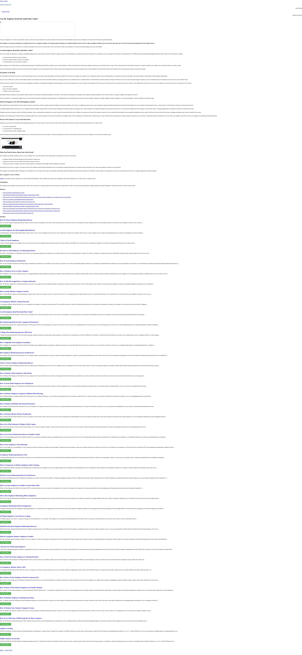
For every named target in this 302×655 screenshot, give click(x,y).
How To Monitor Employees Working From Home (17, 598)
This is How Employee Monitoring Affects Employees (18, 495)
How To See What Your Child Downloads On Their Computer (21, 618)
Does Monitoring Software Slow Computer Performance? (19, 322)
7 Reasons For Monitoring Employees (12, 547)
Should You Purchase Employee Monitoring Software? (18, 526)
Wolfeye (2, 178)
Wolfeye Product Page (5, 4)
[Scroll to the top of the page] (1, 653)
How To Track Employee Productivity (13, 261)
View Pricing (298, 8)
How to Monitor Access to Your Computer (14, 271)
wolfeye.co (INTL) (297, 15)
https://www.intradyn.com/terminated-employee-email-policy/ (18, 199)
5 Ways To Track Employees (9, 240)
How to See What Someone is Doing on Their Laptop (18, 424)
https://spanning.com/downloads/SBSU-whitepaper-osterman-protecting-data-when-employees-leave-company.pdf (31, 210)
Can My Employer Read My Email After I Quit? (16, 312)
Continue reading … (5, 226)
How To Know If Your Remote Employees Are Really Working (21, 587)
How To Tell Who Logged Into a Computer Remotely (18, 281)
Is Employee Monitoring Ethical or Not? (13, 455)
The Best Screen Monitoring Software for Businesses (17, 475)
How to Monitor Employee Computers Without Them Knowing (21, 393)
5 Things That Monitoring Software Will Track (16, 332)
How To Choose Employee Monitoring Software (16, 220)
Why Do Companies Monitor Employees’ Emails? (17, 536)
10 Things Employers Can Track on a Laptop (15, 516)
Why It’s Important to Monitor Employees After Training (19, 465)
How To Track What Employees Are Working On (16, 383)
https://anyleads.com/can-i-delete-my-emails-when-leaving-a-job (19, 201)
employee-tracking (6, 628)
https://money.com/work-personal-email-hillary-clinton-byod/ (18, 213)
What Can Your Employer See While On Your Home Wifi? (20, 485)
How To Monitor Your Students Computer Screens (17, 608)
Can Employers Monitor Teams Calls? (13, 567)
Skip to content (3, 1)
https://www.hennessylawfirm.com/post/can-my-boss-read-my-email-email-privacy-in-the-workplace (28, 204)
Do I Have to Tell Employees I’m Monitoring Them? (17, 250)
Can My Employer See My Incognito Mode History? (17, 230)
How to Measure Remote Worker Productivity (15, 414)
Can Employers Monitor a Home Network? (14, 301)
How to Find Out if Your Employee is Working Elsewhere (19, 557)
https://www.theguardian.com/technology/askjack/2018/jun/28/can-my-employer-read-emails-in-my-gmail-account (31, 208)
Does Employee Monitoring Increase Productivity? (17, 353)
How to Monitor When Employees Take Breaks (16, 373)
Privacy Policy (8, 650)
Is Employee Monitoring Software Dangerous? (15, 506)
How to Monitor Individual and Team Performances (17, 404)
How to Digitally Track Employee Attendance (15, 342)
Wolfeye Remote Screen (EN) (10, 638)
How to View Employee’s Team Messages (14, 444)
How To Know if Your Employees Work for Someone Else (19, 577)
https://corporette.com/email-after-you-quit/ (13, 192)
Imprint (2, 650)
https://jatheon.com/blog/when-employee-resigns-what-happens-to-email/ (21, 195)
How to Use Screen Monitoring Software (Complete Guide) (20, 434)
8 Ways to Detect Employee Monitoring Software (16, 363)
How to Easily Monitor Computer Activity (14, 291)
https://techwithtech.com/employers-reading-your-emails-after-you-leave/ (21, 206)
